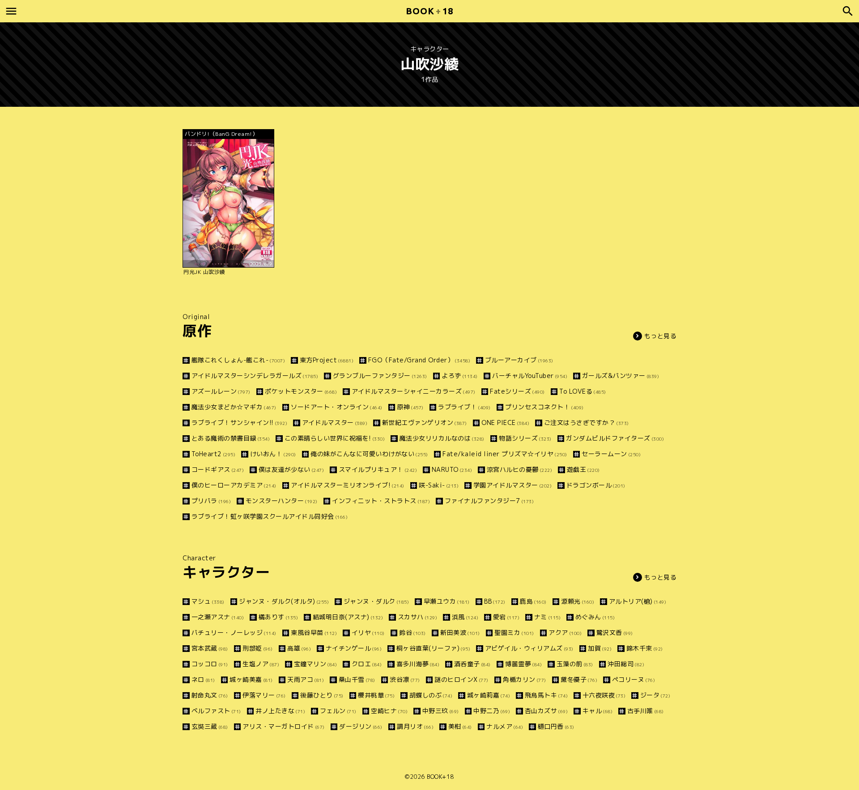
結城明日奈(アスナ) (348, 617)
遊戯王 (583, 469)
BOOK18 (429, 11)
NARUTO (452, 469)
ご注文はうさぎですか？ (586, 422)
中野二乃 (491, 710)
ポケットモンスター (301, 391)
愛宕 (506, 617)
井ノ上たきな (280, 710)
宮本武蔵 (209, 648)
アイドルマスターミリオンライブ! (347, 485)
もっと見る (660, 336)
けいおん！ (273, 454)
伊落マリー (264, 695)
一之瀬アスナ (217, 617)
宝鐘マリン (315, 664)
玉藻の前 (575, 664)
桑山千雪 (357, 679)
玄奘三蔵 (209, 726)
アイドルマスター (334, 422)
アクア (565, 632)
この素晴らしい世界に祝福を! (335, 438)
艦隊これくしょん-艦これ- (238, 360)
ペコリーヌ (633, 679)
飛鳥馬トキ (546, 695)
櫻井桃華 (376, 695)
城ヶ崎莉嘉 (488, 695)
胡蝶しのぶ (430, 695)
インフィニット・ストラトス (381, 500)
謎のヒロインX (461, 679)
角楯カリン (524, 679)
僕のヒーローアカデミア (233, 485)
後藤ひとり (322, 695)
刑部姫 (257, 648)
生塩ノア (260, 664)
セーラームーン (611, 454)
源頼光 (577, 601)
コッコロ (209, 664)
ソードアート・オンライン (337, 407)
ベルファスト (216, 710)
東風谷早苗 (314, 632)
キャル (597, 710)
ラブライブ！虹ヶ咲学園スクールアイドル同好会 (269, 516)
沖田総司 (626, 664)
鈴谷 (412, 632)
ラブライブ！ (464, 407)
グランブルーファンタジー (380, 375)
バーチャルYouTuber (529, 375)
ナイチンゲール (354, 648)
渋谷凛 (405, 679)
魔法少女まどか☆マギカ (233, 407)
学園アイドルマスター (512, 485)
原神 (410, 407)
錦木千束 (644, 648)
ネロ (203, 679)
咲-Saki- (439, 485)
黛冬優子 (579, 679)
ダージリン (361, 726)
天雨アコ (305, 679)
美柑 (460, 726)
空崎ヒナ (389, 710)
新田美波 (460, 632)
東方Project (326, 360)
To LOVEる (582, 391)
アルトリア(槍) (637, 601)
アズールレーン (221, 391)
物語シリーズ (525, 438)
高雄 (299, 648)
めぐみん (595, 617)
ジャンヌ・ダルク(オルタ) (284, 601)
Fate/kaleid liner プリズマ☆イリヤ (504, 454)
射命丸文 (209, 695)
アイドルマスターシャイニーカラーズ (414, 391)
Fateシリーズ (517, 391)
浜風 (465, 617)
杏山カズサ (546, 710)
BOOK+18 (440, 777)
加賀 (600, 648)
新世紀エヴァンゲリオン (424, 422)
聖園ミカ (514, 632)
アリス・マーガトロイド (283, 726)
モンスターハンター (282, 500)
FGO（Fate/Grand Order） (419, 360)
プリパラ (211, 500)
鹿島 (533, 601)
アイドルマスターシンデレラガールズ (254, 375)
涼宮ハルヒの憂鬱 (519, 469)
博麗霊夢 (523, 664)
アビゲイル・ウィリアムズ (529, 648)
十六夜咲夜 (604, 695)
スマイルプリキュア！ (378, 469)
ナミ (547, 617)
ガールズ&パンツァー (620, 375)
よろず (460, 375)
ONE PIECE (505, 422)
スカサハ (417, 617)
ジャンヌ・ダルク (376, 601)
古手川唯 (645, 710)
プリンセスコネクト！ (544, 407)
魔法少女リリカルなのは (442, 438)
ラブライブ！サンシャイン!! (239, 422)
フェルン (338, 710)
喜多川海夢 (417, 664)
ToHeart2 (213, 454)
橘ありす (278, 617)
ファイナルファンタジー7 (489, 500)
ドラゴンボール (595, 485)
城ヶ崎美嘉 (251, 679)
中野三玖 (440, 710)
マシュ (208, 601)
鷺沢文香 (614, 632)
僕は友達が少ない (291, 469)
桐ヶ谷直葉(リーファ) (433, 648)
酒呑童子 (472, 664)
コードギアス (217, 469)
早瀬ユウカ (447, 601)
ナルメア (504, 726)
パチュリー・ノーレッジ (233, 632)
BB (495, 601)
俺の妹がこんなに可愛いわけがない (369, 454)
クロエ (367, 664)
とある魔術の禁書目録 (230, 438)
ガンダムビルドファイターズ (615, 438)
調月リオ (415, 726)
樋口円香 (556, 726)
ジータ (655, 695)
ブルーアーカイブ (519, 360)
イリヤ (368, 632)
